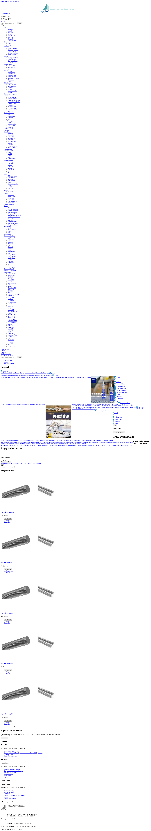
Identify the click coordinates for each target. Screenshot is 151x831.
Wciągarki (10, 139)
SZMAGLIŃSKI (12, 335)
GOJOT (10, 286)
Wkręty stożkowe (12, 212)
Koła (9, 119)
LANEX (10, 299)
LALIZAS (11, 297)
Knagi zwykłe (11, 62)
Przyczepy (10, 127)
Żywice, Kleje (12, 103)
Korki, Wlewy (12, 256)
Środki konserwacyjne (14, 100)
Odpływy (10, 243)
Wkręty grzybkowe (13, 223)
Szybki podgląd (8, 520)
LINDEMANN (12, 302)
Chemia (6, 95)
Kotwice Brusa (12, 51)
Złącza (9, 250)
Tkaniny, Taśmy (12, 109)
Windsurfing (7, 234)
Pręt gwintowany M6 (7, 663)
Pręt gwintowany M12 (7, 562)
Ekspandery (11, 169)
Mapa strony (7, 775)
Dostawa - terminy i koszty (11, 751)
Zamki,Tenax (11, 258)
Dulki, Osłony (12, 229)
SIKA (9, 332)
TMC (9, 338)
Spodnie (10, 187)
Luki (9, 253)
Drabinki (10, 247)
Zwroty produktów (9, 792)
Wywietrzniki (11, 251)
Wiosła (9, 231)
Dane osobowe (8, 790)
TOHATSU (11, 340)
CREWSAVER (12, 283)
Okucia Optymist (9, 204)
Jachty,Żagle (11, 125)
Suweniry (7, 130)
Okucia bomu (11, 67)
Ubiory (6, 174)
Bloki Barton (11, 72)
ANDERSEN (11, 273)
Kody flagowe (12, 40)
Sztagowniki (11, 237)
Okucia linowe (8, 83)
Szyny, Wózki (11, 254)
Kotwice (6, 46)
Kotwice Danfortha (13, 53)
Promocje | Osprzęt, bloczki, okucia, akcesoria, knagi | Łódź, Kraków (23, 753)
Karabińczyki (11, 158)
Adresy (6, 797)
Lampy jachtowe (12, 146)
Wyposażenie (11, 202)
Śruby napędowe (12, 201)
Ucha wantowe (12, 239)
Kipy (9, 240)
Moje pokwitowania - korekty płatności (15, 795)
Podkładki (10, 218)
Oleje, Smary (11, 196)
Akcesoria (7, 28)
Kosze (9, 266)
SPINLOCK (11, 333)
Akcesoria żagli (12, 37)
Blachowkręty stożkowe (14, 215)
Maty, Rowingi (12, 106)
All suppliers (7, 272)
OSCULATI (11, 316)
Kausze (10, 152)
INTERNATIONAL (13, 294)
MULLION (11, 310)
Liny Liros (11, 166)
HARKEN (11, 289)
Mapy (9, 45)
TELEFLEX (11, 336)
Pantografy (11, 136)
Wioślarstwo (7, 226)
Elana (9, 171)
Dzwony (10, 34)
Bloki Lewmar (12, 75)
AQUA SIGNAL (12, 275)
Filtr (2, 465)
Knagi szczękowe (12, 61)
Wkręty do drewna (13, 225)
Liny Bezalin (11, 163)
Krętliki (10, 264)
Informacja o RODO (10, 772)
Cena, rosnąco (28, 463)
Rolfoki (10, 245)
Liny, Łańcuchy (12, 84)
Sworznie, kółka (12, 91)
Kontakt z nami (8, 774)
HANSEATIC (12, 288)
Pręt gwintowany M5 (7, 613)
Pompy (10, 143)
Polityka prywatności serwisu (12, 769)
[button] (75, 14)
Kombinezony (12, 179)
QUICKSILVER (12, 321)
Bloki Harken (11, 73)
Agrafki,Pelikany (12, 86)
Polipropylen (11, 162)
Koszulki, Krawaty (13, 177)
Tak (114, 425)
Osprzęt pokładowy (9, 236)
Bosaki (10, 232)
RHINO (10, 324)
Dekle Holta (11, 242)
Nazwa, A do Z (5, 462)
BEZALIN (11, 280)
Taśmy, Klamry (8, 128)
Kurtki (9, 185)
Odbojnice (10, 111)
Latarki (10, 31)
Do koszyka (8, 518)
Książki (10, 43)
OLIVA (10, 313)
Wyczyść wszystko (118, 432)
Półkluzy (10, 248)
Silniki (6, 193)
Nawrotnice (11, 80)
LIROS (10, 303)
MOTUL (10, 308)
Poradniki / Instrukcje (10, 270)
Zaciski (10, 89)
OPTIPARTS (11, 314)
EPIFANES (11, 284)
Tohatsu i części (12, 141)
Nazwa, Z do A (19, 463)
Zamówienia (7, 793)
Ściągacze (10, 92)
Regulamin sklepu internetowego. (13, 771)
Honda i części (12, 147)
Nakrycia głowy (12, 176)
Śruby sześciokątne (13, 210)
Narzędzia (10, 133)
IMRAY (10, 292)
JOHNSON (11, 295)
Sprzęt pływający (9, 121)
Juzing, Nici (11, 168)
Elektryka (10, 144)
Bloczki (6, 70)
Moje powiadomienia (10, 798)
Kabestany (11, 262)
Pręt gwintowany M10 (7, 512)
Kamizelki (10, 117)
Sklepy (6, 777)
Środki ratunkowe (9, 113)
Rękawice (10, 182)
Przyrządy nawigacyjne (10, 94)
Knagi (6, 56)
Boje (9, 114)
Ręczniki (10, 188)
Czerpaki (10, 39)
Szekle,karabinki (8, 150)
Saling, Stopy (11, 65)
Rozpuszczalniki (12, 98)
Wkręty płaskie (12, 214)
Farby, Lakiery (12, 97)
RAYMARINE (12, 322)
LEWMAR (11, 300)
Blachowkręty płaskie (14, 217)
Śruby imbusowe (12, 221)
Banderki (10, 29)
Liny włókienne (8, 160)
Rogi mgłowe (11, 35)
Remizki (10, 154)
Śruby (6, 206)
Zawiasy (10, 259)
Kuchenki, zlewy (12, 138)
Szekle (9, 155)
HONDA (10, 291)
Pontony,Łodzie (12, 124)
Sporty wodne (8, 149)
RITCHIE (10, 325)
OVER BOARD (12, 318)
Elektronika (11, 135)
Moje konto (4, 1)
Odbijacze (10, 32)
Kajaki (9, 122)
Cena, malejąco (36, 463)
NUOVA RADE (12, 311)
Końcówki (11, 87)
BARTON (11, 278)
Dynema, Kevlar (12, 173)
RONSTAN (11, 327)
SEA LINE (11, 330)
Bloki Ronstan (12, 76)
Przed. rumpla (11, 267)
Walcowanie (11, 191)
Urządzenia (7, 132)
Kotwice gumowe (13, 50)
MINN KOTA (12, 306)
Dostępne (3, 463)
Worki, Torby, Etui (13, 184)
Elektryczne (11, 198)
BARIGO (10, 277)
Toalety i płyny (12, 105)
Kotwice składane (13, 48)
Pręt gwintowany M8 (7, 714)
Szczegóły (7, 522)
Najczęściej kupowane (10, 756)
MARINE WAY (12, 108)
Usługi (6, 190)
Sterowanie (11, 195)
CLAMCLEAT (12, 281)
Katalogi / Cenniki (9, 269)
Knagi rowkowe (12, 59)
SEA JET (10, 329)
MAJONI (10, 305)
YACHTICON (12, 346)
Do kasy (9, 1)
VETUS (10, 341)
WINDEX (10, 344)
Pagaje (9, 228)
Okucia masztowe (9, 64)
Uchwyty (10, 261)
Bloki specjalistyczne (13, 78)
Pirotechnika (11, 116)
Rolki (9, 81)
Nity (9, 207)
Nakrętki (10, 220)
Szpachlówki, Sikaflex (14, 102)
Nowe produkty (8, 754)
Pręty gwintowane (13, 209)
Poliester (10, 165)
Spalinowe (11, 199)
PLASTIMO (11, 319)
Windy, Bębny (12, 54)
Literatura (7, 42)
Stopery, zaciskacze (13, 57)
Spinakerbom (11, 69)
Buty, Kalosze (11, 180)
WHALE (10, 343)
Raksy (9, 157)
